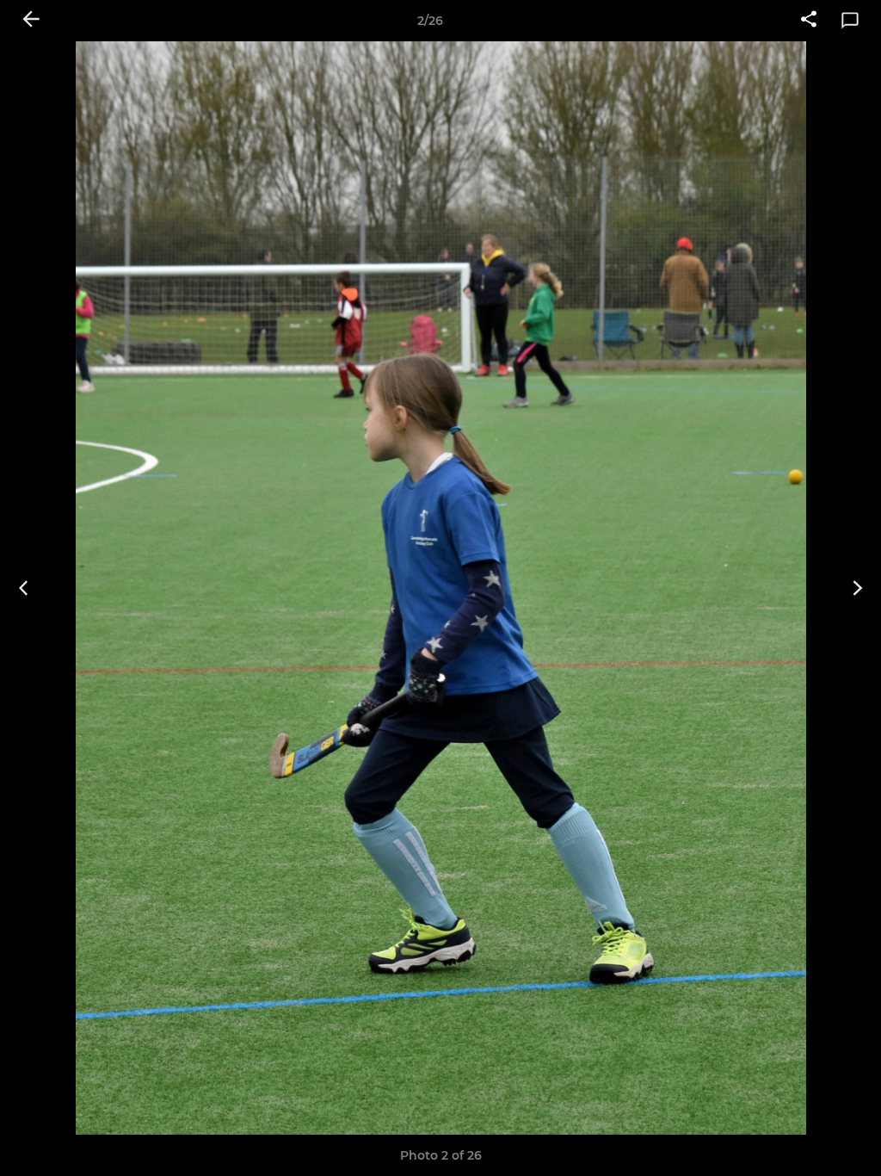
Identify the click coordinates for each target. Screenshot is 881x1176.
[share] (808, 21)
